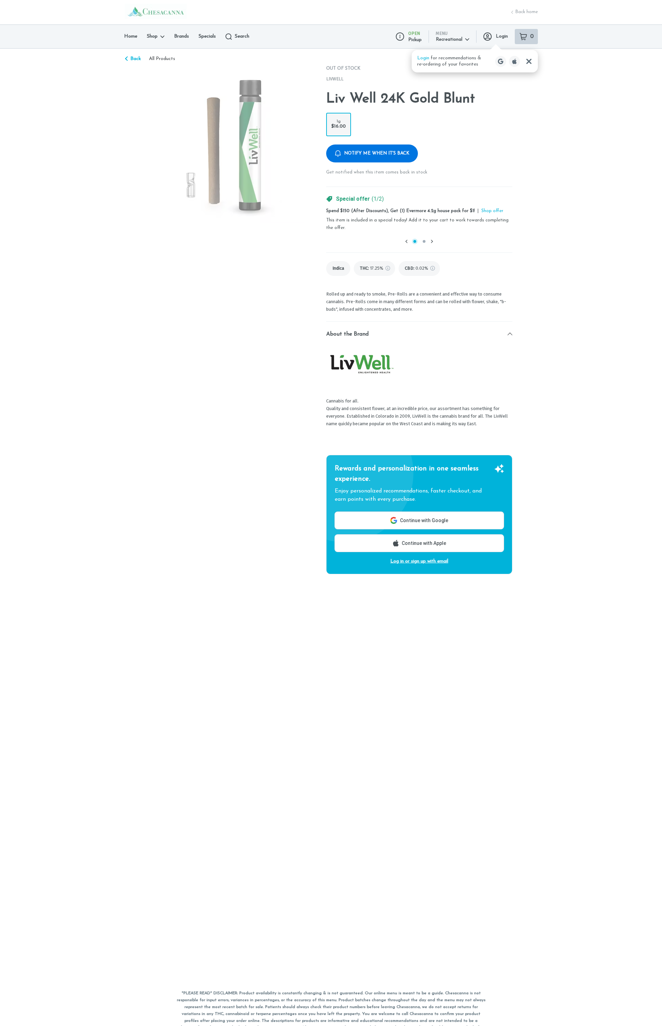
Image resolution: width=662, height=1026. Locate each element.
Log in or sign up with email (419, 561)
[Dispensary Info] (400, 36)
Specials (207, 36)
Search (242, 36)
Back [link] (135, 58)
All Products (162, 58)
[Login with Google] (500, 61)
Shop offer (492, 211)
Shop (152, 36)
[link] (338, 268)
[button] (475, 61)
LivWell (334, 78)
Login (502, 36)
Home (130, 36)
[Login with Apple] (514, 61)
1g (338, 124)
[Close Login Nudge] (528, 61)
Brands (181, 36)
